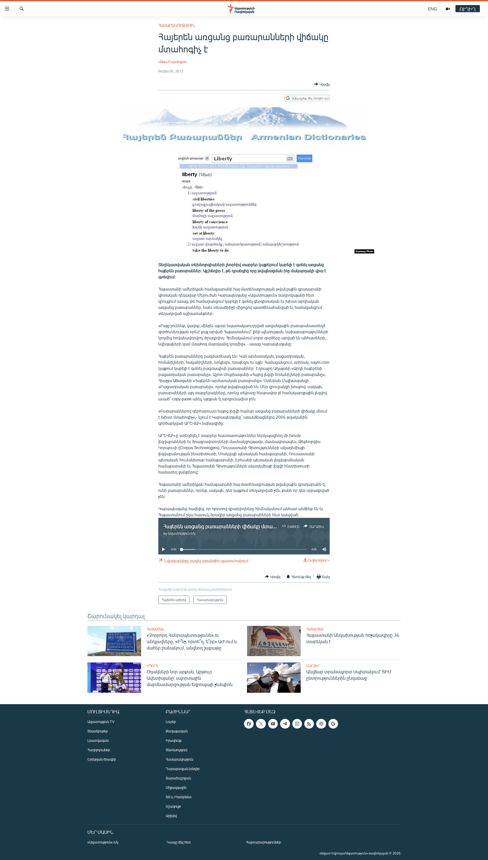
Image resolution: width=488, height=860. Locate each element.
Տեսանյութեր (97, 731)
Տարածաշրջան (178, 778)
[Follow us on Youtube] (273, 724)
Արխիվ (171, 815)
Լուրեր (171, 721)
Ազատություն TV (100, 721)
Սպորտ (152, 666)
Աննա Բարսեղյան (172, 61)
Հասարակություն (176, 25)
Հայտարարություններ (263, 842)
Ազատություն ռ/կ (181, 533)
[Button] (322, 84)
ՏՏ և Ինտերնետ (179, 797)
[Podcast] (321, 724)
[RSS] (309, 724)
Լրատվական (98, 740)
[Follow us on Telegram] (285, 724)
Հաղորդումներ (98, 750)
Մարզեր (313, 666)
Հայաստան (155, 629)
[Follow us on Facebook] (249, 724)
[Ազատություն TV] (447, 9)
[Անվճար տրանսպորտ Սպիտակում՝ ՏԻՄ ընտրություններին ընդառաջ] (274, 677)
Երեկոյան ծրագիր (101, 759)
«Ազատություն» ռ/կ (102, 842)
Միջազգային (176, 787)
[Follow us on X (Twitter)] (261, 724)
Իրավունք (173, 740)
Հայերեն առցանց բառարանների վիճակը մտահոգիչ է (226, 526)
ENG (432, 8)
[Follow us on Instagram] (297, 724)
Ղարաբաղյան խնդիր (183, 768)
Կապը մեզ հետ (179, 842)
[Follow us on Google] (333, 724)
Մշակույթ (173, 806)
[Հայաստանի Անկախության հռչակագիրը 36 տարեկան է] (274, 641)
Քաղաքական (177, 731)
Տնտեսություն (176, 750)
